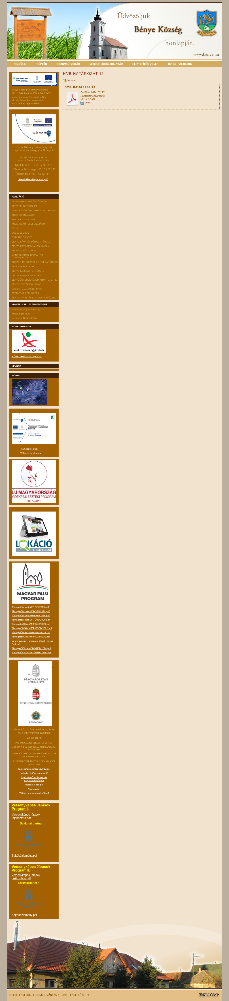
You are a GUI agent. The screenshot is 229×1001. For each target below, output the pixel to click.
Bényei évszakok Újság (27, 284)
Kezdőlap (20, 64)
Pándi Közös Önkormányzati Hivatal (34, 210)
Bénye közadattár (23, 219)
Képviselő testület (24, 206)
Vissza (71, 80)
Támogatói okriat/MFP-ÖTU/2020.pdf (31, 620)
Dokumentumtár (68, 64)
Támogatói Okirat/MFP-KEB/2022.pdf (31, 636)
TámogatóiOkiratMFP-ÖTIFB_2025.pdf (31, 652)
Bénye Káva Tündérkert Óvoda (31, 241)
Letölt (88, 102)
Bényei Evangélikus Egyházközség (34, 297)
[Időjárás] (29, 404)
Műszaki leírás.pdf (34, 784)
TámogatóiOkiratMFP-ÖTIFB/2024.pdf (31, 648)
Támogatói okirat (29, 449)
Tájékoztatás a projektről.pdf (34, 793)
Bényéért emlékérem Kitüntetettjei (35, 280)
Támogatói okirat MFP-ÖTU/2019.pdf (31, 611)
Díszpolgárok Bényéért (27, 275)
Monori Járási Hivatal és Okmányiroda (27, 256)
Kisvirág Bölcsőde (24, 250)
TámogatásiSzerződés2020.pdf (34, 769)
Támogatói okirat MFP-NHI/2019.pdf (30, 607)
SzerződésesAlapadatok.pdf (33, 179)
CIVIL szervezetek (23, 266)
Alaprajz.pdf (34, 789)
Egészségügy (20, 233)
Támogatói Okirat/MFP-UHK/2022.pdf (31, 632)
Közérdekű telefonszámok (29, 224)
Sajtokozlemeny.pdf (24, 915)
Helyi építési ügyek (145, 64)
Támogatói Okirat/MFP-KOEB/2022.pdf (32, 628)
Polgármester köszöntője (29, 201)
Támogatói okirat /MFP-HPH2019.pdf (31, 615)
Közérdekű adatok (23, 215)
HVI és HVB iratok (180, 64)
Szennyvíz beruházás (25, 293)
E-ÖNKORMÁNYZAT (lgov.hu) (27, 356)
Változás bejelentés (30, 453)
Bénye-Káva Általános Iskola (30, 246)
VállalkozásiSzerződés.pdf (34, 773)
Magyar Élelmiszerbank (27, 289)
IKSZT (15, 228)
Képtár (42, 64)
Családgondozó (22, 237)
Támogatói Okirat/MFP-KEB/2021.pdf (31, 624)
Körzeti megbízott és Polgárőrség (35, 262)
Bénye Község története (28, 271)
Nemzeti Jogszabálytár (106, 64)
